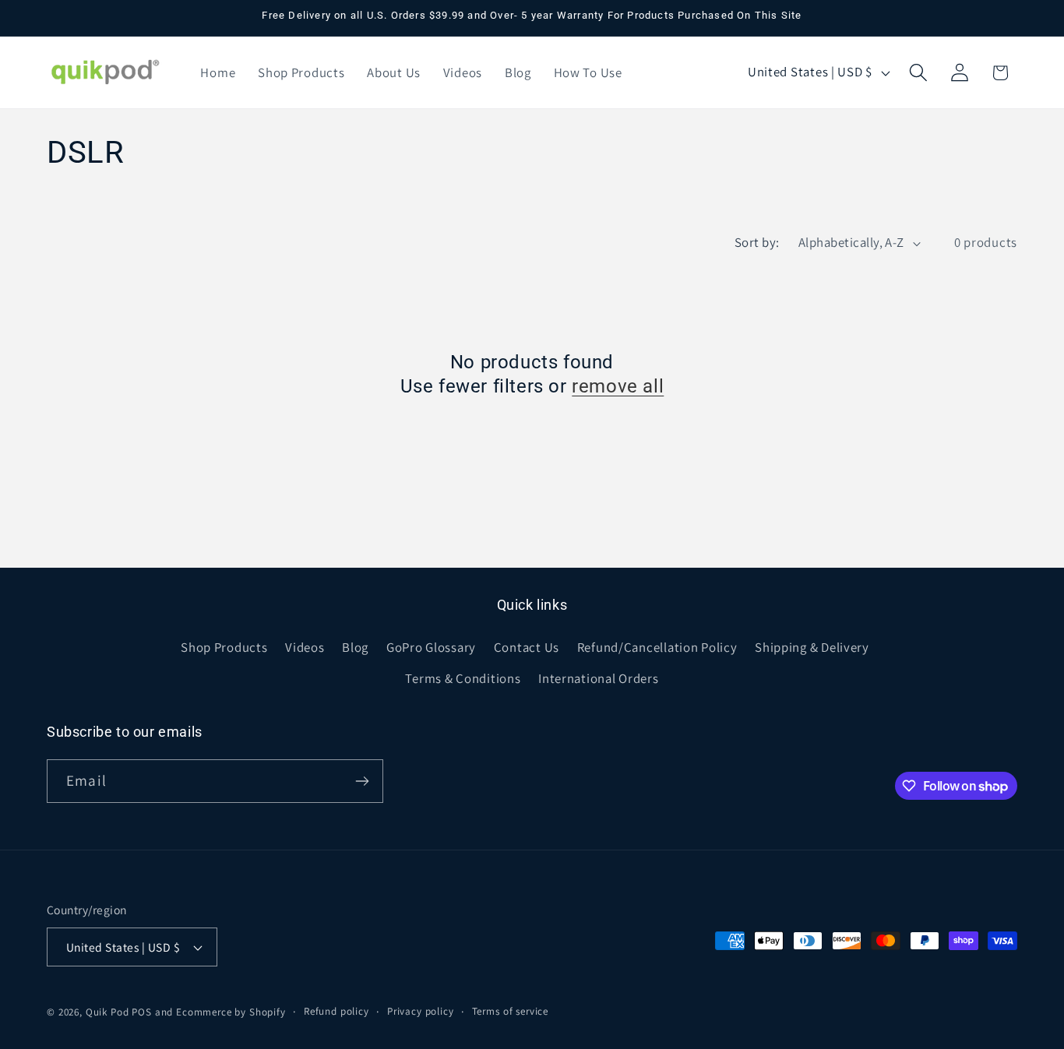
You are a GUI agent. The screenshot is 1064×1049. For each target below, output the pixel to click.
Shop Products (224, 647)
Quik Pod (107, 1012)
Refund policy (336, 1011)
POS (142, 1012)
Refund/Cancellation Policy (657, 647)
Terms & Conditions (462, 678)
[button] (918, 72)
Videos (304, 647)
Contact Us (526, 647)
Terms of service (510, 1011)
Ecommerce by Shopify (231, 1012)
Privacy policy (420, 1011)
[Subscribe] (361, 781)
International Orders (598, 678)
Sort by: (757, 242)
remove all (618, 386)
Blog (355, 647)
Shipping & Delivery (812, 647)
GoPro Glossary (431, 647)
